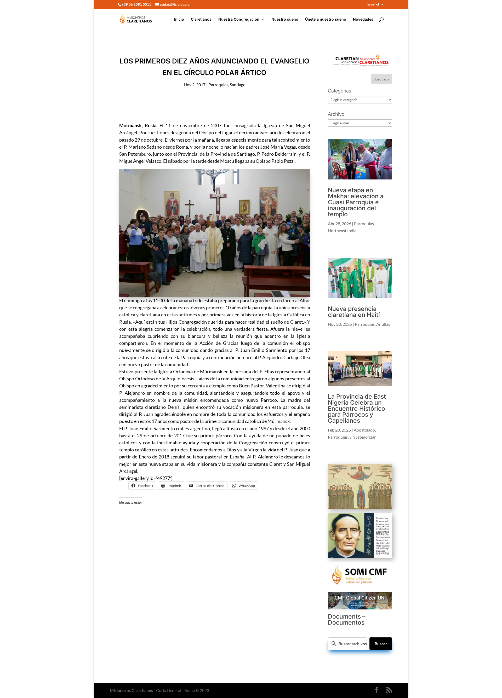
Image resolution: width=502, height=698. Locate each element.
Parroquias (218, 84)
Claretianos (201, 19)
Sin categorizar (362, 436)
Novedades (363, 19)
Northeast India (342, 230)
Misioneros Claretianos (131, 690)
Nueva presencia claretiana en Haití (354, 311)
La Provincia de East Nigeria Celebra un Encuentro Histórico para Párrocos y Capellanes (357, 408)
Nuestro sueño (284, 19)
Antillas (383, 324)
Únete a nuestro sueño (325, 19)
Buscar (381, 643)
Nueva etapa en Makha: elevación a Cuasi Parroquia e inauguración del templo (356, 202)
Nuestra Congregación (238, 19)
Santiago (238, 84)
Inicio (179, 19)
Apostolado (364, 429)
